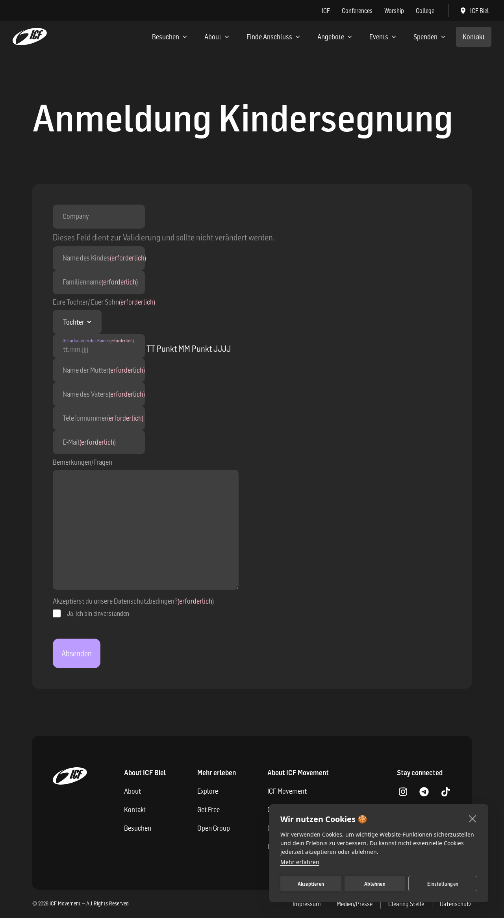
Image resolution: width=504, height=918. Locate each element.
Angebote (330, 37)
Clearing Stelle (406, 904)
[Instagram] (403, 792)
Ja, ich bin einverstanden (98, 613)
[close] (473, 818)
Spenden (425, 37)
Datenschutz (456, 904)
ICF (326, 11)
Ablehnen (374, 884)
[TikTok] (445, 792)
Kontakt (474, 37)
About (212, 37)
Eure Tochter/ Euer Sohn (104, 302)
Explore (207, 791)
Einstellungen (442, 884)
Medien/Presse (354, 904)
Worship (394, 11)
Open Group (213, 828)
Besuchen (165, 37)
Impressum (307, 904)
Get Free (208, 809)
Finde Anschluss (269, 37)
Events (378, 37)
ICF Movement (287, 791)
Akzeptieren (311, 884)
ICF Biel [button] (479, 11)
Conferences (357, 11)
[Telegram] (424, 792)
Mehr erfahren (299, 862)
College (425, 11)
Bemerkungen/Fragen (82, 462)
